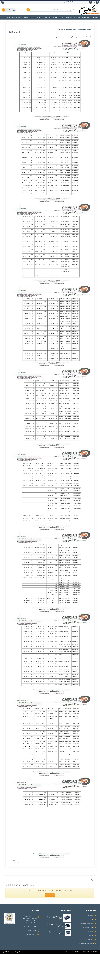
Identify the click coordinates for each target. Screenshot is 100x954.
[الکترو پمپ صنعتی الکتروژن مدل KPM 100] (68, 933)
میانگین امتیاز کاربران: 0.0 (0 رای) (25, 885)
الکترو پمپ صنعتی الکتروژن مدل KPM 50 (54, 926)
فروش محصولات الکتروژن (87, 923)
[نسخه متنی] (10, 32)
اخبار (93, 919)
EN (28, 2)
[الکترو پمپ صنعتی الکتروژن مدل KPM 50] (68, 926)
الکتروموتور (91, 915)
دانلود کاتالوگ (90, 931)
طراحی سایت (17, 952)
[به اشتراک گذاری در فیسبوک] (19, 32)
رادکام (11, 952)
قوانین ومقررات (90, 939)
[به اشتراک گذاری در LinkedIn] (14, 32)
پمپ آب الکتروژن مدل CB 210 (54, 918)
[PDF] (12, 32)
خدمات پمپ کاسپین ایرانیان (86, 943)
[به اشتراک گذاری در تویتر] (17, 32)
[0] (7, 885)
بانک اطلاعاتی (90, 935)
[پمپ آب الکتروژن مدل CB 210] (67, 918)
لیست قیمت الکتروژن (88, 927)
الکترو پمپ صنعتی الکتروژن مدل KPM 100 (54, 933)
